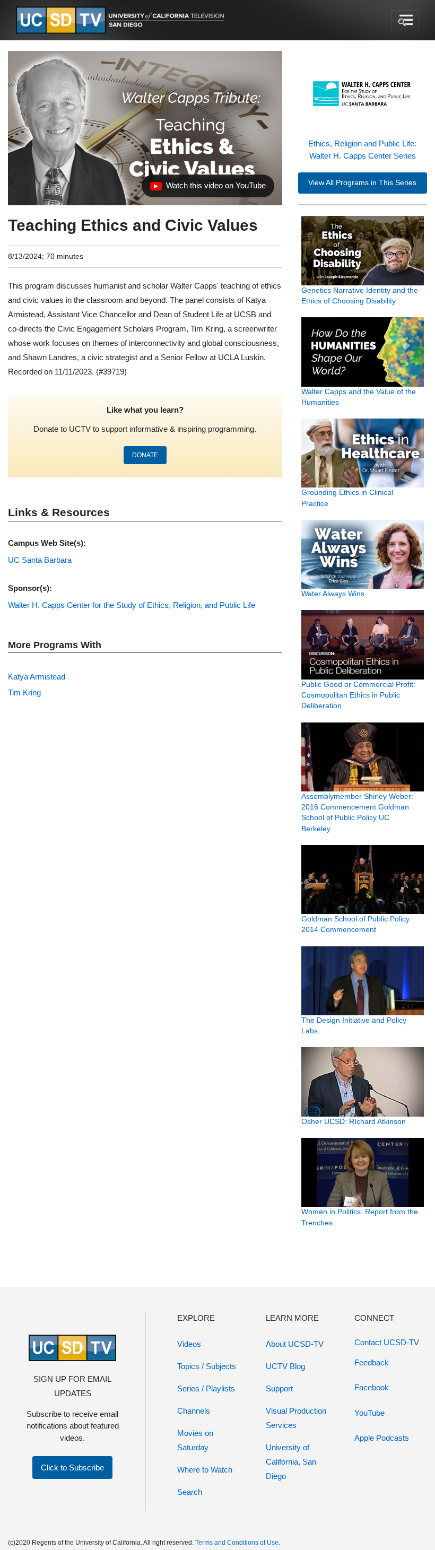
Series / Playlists (206, 1388)
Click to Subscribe (72, 1467)
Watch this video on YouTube (208, 188)
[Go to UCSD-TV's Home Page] (122, 20)
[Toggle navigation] (405, 20)
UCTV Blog (285, 1366)
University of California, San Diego (291, 1462)
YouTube (369, 1412)
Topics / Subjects (206, 1366)
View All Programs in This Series (362, 183)
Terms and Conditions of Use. (237, 1542)
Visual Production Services (296, 1418)
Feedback (371, 1362)
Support (279, 1388)
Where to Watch (204, 1469)
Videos (189, 1343)
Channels (193, 1410)
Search (189, 1491)
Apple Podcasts (381, 1437)
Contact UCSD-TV (386, 1342)
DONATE (145, 455)
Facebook (371, 1387)
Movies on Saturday (195, 1440)
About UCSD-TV (295, 1343)
